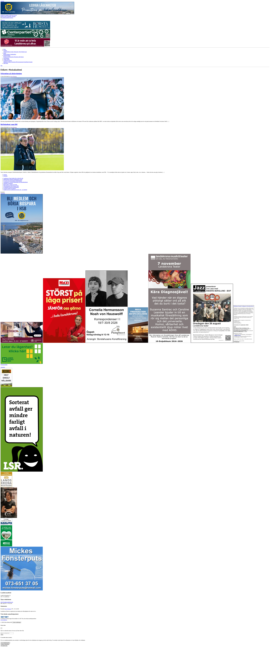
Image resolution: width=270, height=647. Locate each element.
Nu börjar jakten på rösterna (9, 188)
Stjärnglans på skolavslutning (11, 73)
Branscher (11, 56)
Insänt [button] (4, 53)
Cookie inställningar (17, 622)
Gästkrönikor (13, 54)
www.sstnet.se (4, 619)
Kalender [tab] (5, 176)
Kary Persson (14, 76)
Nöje (20, 51)
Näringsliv (16, 51)
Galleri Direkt (6, 59)
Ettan (4, 49)
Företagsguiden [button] (6, 55)
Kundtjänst (26, 62)
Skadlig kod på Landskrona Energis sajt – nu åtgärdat (15, 189)
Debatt (5, 54)
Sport (25, 51)
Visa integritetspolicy (5, 642)
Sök (2, 634)
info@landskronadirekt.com (7, 602)
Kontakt (30, 62)
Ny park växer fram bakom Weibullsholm (12, 180)
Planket (8, 54)
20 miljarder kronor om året (11, 187)
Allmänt (5, 51)
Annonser (3, 20)
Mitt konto (5, 63)
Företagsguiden (4, 364)
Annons (2, 1)
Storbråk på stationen (8, 183)
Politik (22, 51)
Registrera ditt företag (19, 56)
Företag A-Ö (6, 56)
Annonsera (13, 62)
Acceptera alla (4, 645)
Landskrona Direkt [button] (7, 60)
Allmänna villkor (7, 62)
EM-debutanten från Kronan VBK (11, 186)
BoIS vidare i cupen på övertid (10, 184)
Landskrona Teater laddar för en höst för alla (13, 178)
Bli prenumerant (20, 62)
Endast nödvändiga (5, 644)
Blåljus (9, 51)
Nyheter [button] (5, 50)
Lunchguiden (6, 58)
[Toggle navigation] (1, 19)
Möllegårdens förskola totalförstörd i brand (12, 179)
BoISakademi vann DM (9, 124)
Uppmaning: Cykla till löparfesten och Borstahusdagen (15, 182)
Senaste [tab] (5, 174)
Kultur (12, 51)
